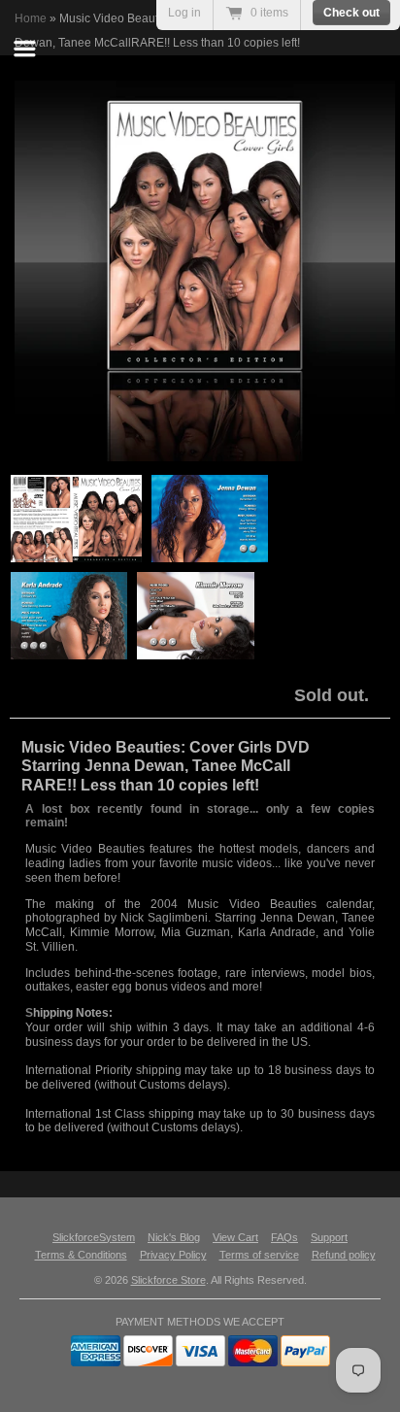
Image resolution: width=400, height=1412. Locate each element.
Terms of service (259, 1255)
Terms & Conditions (81, 1255)
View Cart (235, 1237)
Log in (184, 12)
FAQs (284, 1237)
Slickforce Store (168, 1280)
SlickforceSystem (93, 1237)
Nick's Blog (174, 1237)
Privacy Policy (173, 1255)
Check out (351, 12)
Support (329, 1237)
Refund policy (344, 1255)
